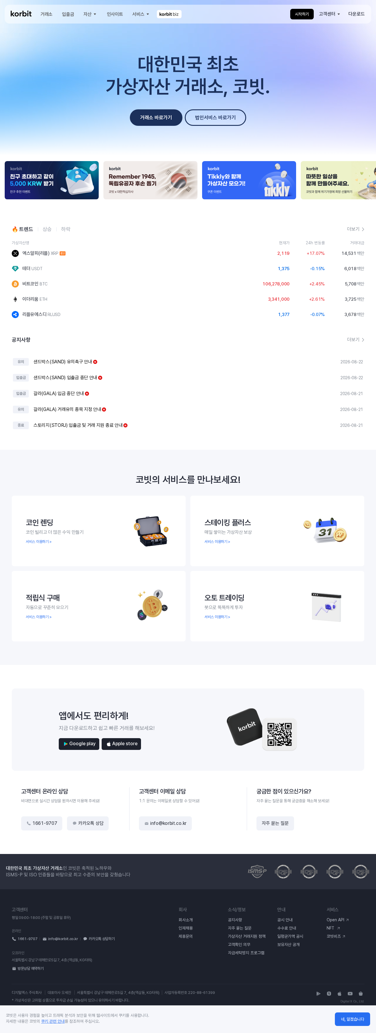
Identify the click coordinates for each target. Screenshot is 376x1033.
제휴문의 (186, 936)
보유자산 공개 (288, 944)
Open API (335, 919)
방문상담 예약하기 (30, 968)
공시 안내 (285, 919)
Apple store (124, 743)
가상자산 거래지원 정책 (247, 936)
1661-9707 (44, 823)
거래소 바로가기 (156, 118)
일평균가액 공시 (290, 936)
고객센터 (327, 14)
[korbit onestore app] (329, 993)
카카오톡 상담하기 (102, 939)
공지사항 (235, 919)
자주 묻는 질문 (275, 823)
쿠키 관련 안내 (53, 1021)
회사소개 (186, 919)
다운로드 (356, 14)
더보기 (353, 339)
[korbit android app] (318, 993)
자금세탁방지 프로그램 (246, 952)
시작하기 (302, 14)
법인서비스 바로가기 (215, 118)
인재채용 (186, 928)
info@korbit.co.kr (168, 823)
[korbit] (21, 14)
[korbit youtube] (350, 993)
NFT (331, 928)
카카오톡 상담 (90, 823)
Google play (82, 743)
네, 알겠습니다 (352, 1019)
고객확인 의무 (239, 944)
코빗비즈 (334, 936)
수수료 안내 (286, 928)
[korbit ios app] (339, 993)
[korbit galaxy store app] (360, 993)
